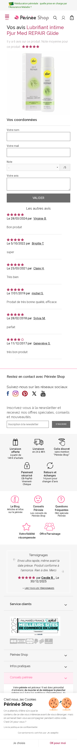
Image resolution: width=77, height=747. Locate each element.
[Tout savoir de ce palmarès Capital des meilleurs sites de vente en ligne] (35, 626)
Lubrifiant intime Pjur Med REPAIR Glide (35, 30)
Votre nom (13, 129)
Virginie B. (40, 218)
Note (9, 161)
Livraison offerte (15, 450)
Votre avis (13, 175)
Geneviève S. (41, 343)
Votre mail (13, 145)
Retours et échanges (50, 474)
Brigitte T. (38, 243)
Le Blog (15, 506)
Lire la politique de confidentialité (20, 727)
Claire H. (38, 268)
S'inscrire (61, 424)
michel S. (38, 293)
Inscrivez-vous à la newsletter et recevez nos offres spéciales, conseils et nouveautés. (38, 412)
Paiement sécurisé (27, 474)
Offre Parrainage (50, 533)
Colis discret (62, 448)
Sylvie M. (39, 318)
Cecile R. (47, 578)
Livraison (38, 448)
